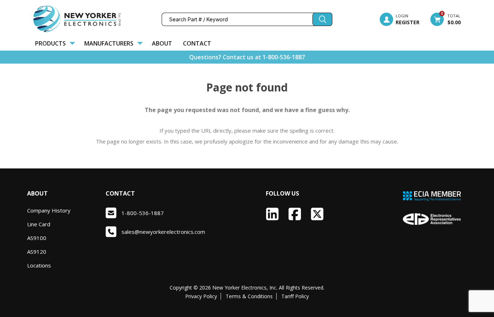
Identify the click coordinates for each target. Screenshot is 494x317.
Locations (39, 265)
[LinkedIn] (272, 213)
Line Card (38, 224)
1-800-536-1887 (284, 57)
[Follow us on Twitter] (317, 213)
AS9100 (36, 237)
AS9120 (36, 251)
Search (322, 19)
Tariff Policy (295, 296)
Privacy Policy (201, 296)
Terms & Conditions (249, 296)
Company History (49, 210)
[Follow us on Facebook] (294, 213)
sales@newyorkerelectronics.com (163, 231)
